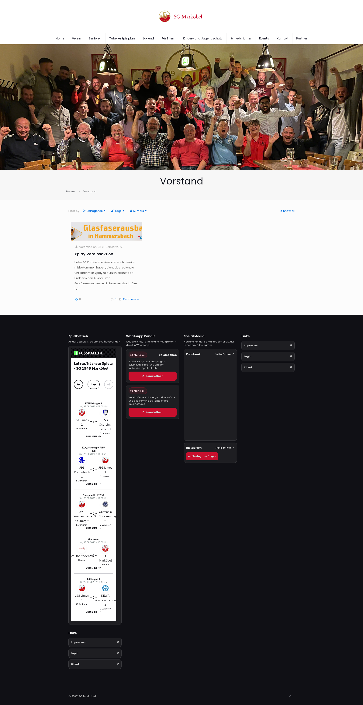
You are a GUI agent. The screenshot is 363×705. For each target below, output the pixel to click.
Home (70, 191)
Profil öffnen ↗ (224, 447)
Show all (289, 211)
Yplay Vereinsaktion (93, 254)
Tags (118, 211)
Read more (131, 299)
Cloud (95, 664)
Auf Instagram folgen (202, 456)
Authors (138, 211)
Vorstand (85, 247)
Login (95, 653)
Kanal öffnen (152, 376)
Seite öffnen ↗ (224, 354)
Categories (95, 211)
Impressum (95, 642)
